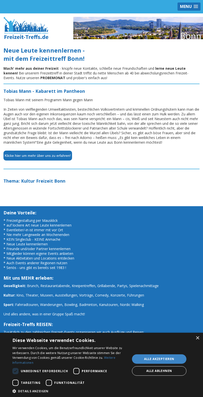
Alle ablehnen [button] (159, 371)
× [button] (197, 338)
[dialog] (101, 365)
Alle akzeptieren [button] (159, 359)
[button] (69, 391)
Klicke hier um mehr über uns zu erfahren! (38, 156)
